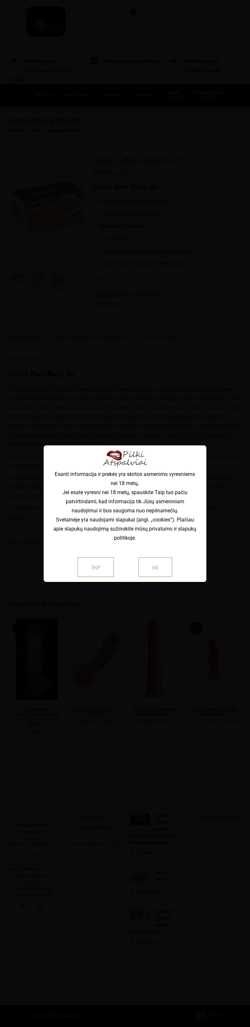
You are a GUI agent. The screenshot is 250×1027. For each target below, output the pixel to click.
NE (155, 567)
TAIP (95, 567)
